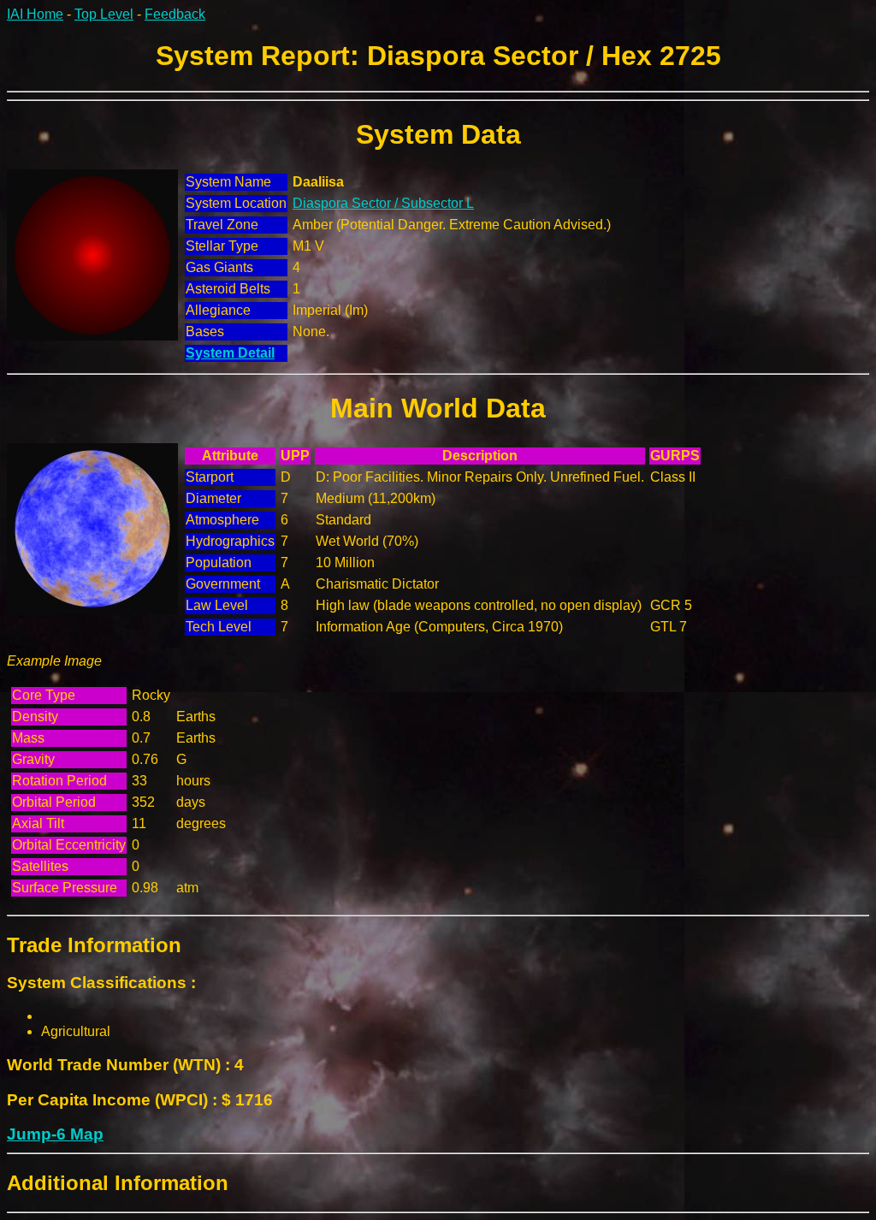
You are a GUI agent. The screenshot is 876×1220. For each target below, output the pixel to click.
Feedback (175, 14)
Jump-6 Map (55, 1134)
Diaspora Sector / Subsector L (383, 203)
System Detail (230, 353)
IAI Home (35, 14)
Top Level (103, 14)
